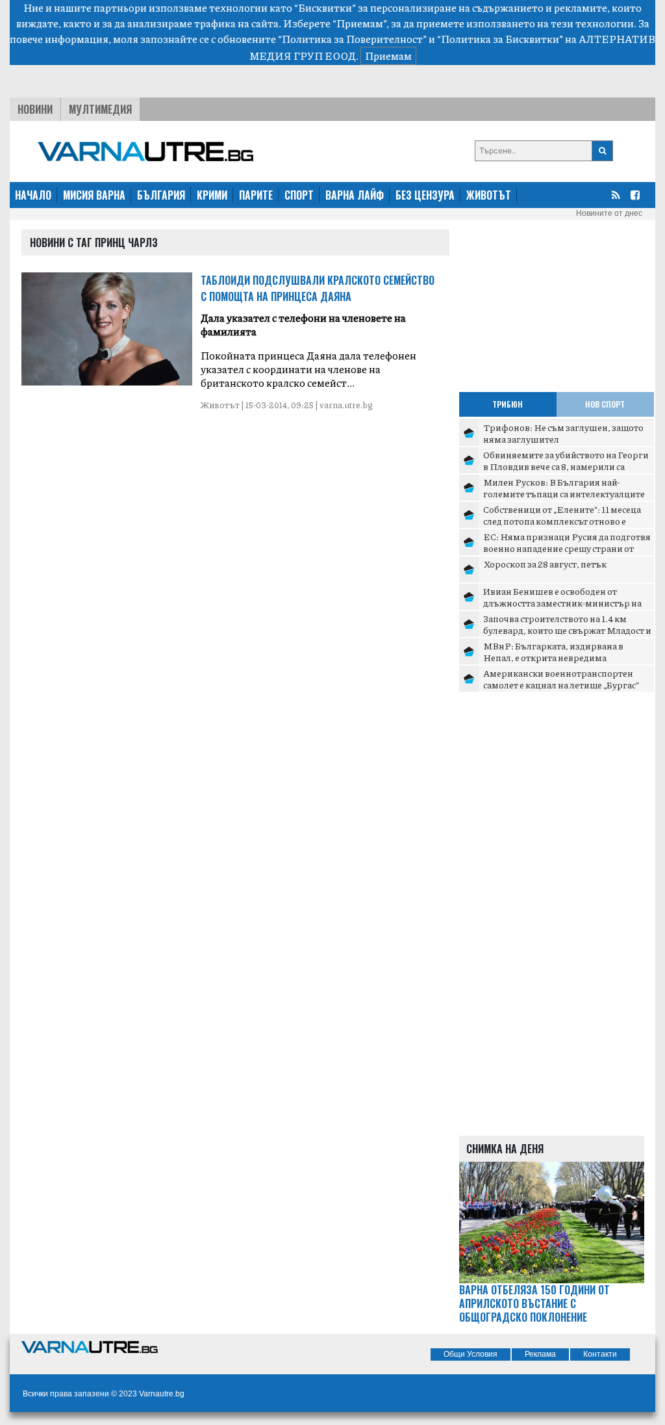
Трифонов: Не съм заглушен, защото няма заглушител (563, 433)
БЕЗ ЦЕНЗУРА (425, 195)
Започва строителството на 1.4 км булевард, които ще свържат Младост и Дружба (567, 629)
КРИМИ (212, 195)
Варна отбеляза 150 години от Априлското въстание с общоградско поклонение (534, 1303)
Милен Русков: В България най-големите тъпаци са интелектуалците (564, 487)
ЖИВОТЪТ (488, 195)
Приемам (388, 55)
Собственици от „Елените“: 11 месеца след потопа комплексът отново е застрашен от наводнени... (562, 520)
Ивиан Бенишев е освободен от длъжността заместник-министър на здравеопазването (562, 602)
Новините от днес (609, 213)
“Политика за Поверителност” (352, 38)
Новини (35, 109)
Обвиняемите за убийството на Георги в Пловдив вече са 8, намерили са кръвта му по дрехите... (566, 466)
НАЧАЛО (33, 195)
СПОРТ (299, 195)
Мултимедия (100, 109)
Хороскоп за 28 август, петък (545, 563)
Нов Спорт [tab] (605, 404)
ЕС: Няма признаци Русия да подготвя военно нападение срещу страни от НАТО (567, 548)
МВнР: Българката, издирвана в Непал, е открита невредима (553, 651)
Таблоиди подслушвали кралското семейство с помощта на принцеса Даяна (317, 288)
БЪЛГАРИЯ (161, 195)
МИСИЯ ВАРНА (94, 195)
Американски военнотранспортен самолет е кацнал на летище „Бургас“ (561, 678)
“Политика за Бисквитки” (500, 38)
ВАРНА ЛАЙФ (354, 195)
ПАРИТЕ (256, 195)
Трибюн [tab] (507, 404)
